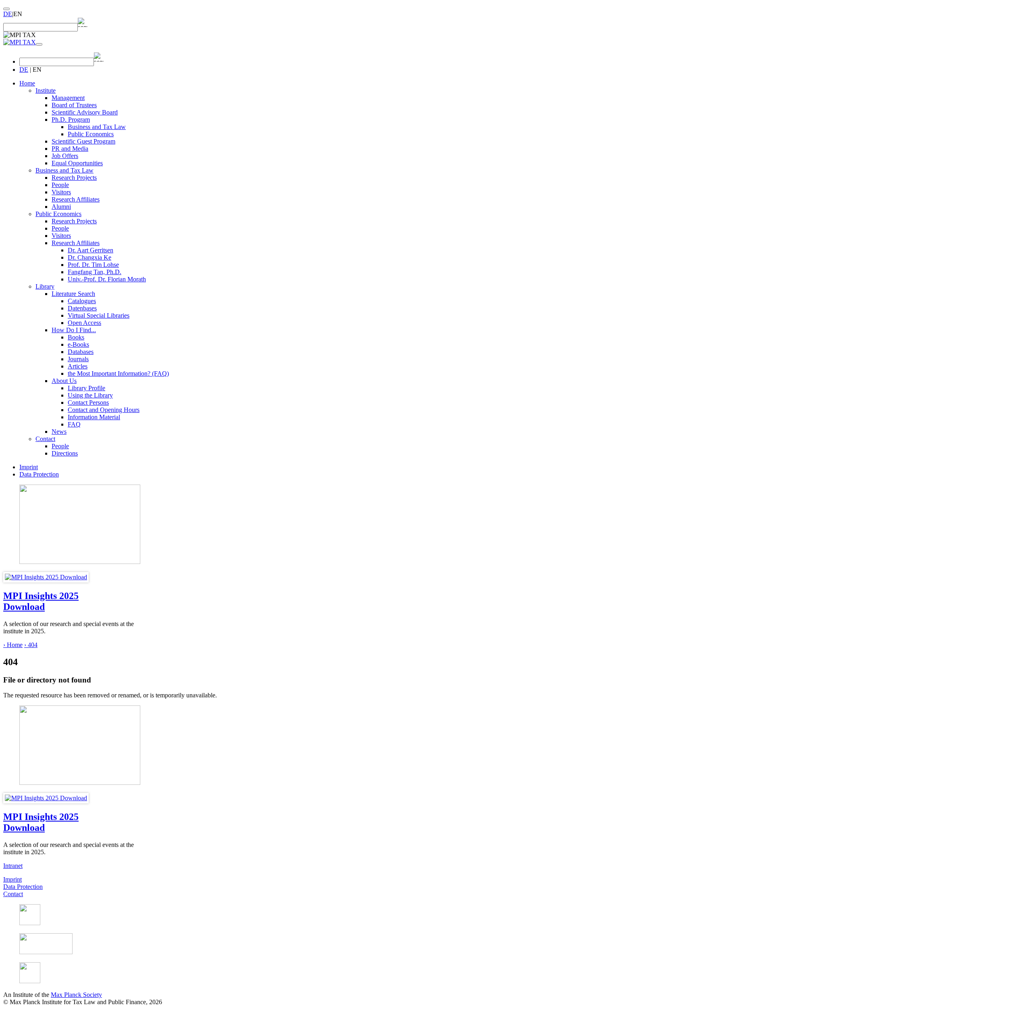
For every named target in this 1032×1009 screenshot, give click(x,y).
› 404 (30, 644)
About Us (64, 380)
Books (76, 337)
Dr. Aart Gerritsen (90, 250)
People (60, 184)
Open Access (84, 322)
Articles (77, 366)
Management (68, 97)
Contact (45, 438)
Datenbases (82, 308)
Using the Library (90, 395)
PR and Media (70, 148)
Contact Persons (88, 402)
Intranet (13, 865)
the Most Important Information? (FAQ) (118, 373)
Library (44, 286)
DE (7, 13)
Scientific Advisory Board (85, 112)
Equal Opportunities (77, 163)
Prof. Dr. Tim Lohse (93, 264)
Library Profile (86, 388)
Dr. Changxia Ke (89, 257)
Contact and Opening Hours (103, 409)
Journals (78, 359)
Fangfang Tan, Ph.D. (94, 271)
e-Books (78, 344)
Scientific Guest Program (83, 141)
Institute (45, 90)
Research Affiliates (76, 199)
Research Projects (74, 177)
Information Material (94, 417)
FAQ (74, 424)
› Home (13, 644)
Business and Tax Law (97, 126)
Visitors (61, 192)
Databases (81, 351)
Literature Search (73, 293)
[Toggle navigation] (39, 44)
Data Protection (39, 474)
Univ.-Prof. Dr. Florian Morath (107, 279)
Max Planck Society (76, 994)
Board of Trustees (74, 105)
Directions (65, 453)
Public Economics (91, 134)
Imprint (28, 467)
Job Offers (65, 155)
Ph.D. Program (71, 119)
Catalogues (82, 300)
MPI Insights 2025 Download (41, 601)
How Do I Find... (74, 330)
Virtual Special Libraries (98, 315)
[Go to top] (6, 9)
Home (27, 83)
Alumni (61, 206)
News (59, 431)
